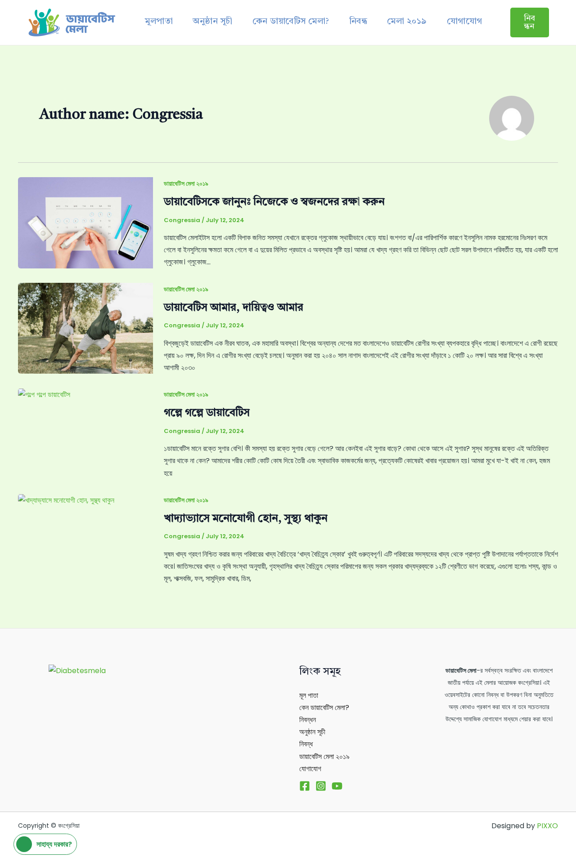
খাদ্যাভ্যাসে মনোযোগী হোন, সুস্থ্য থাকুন (246, 518)
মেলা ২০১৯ (407, 22)
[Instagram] (320, 786)
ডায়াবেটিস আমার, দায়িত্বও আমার (233, 308)
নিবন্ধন (307, 719)
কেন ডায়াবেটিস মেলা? (290, 22)
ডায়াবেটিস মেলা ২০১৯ (186, 183)
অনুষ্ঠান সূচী (213, 22)
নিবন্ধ (358, 22)
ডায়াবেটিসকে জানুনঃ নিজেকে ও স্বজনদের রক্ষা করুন (274, 202)
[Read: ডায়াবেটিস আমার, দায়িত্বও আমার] (85, 327)
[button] (529, 22)
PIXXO (547, 826)
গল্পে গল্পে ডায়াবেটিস (207, 413)
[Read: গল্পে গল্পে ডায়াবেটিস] (44, 394)
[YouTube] (337, 786)
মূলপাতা (159, 22)
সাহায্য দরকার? (54, 844)
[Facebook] (304, 786)
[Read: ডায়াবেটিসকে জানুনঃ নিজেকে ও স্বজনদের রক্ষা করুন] (85, 222)
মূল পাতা (308, 695)
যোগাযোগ (464, 22)
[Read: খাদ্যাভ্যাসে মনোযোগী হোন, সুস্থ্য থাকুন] (66, 500)
